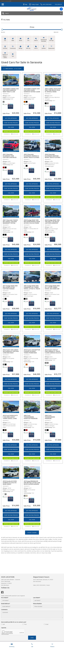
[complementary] (59, 644)
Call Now (11, 127)
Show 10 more (32, 532)
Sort (13, 68)
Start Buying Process (11, 122)
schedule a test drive (30, 553)
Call (4, 624)
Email (46, 624)
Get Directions (37, 581)
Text (25, 624)
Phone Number (37, 603)
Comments (4, 609)
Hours (48, 585)
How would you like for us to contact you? (13, 622)
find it (44, 547)
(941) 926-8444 (41, 585)
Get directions (5, 585)
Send (32, 637)
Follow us (58, 4)
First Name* (4, 597)
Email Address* (5, 603)
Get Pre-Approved (11, 118)
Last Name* (36, 597)
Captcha (3, 627)
